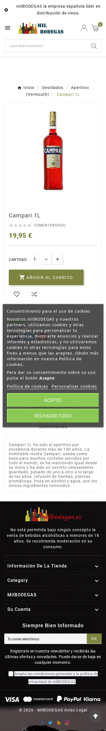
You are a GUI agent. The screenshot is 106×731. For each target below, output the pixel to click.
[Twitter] (50, 722)
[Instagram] (67, 722)
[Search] (94, 46)
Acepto (53, 400)
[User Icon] (84, 28)
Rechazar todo (53, 416)
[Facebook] (41, 722)
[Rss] (58, 722)
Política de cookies (27, 386)
